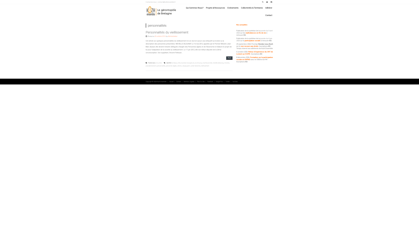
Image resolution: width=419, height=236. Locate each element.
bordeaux (174, 63)
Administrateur (172, 36)
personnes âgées (171, 66)
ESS (179, 63)
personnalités (161, 66)
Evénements (233, 8)
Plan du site (201, 81)
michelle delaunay (218, 63)
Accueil (171, 81)
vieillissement (205, 66)
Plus (229, 58)
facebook (210, 81)
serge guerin (186, 66)
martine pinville (207, 63)
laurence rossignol (186, 63)
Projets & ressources (215, 8)
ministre (226, 63)
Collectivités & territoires (252, 8)
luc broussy (198, 63)
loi (193, 63)
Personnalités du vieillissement (167, 32)
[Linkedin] (271, 2)
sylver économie (195, 66)
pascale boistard (151, 66)
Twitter (228, 81)
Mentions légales (189, 81)
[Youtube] (267, 2)
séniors (179, 66)
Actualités (159, 63)
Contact (268, 15)
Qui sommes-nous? (194, 8)
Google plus (219, 81)
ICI (245, 35)
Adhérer (268, 8)
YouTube (235, 81)
